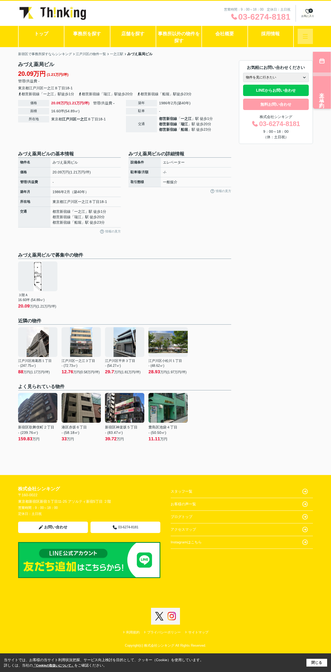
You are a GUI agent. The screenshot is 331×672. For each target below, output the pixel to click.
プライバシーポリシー (164, 632)
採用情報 (270, 33)
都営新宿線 (168, 118)
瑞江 (184, 124)
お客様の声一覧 (183, 504)
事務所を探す (87, 33)
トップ (41, 33)
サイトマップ (198, 632)
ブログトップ (181, 517)
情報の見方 (113, 231)
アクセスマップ (183, 529)
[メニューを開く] (305, 36)
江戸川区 (36, 88)
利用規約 (133, 632)
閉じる (316, 662)
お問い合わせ (55, 527)
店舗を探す (133, 33)
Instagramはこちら (186, 542)
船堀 (184, 129)
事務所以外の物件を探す (179, 37)
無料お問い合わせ (275, 104)
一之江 (48, 88)
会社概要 (224, 33)
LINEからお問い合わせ (276, 90)
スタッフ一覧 (181, 491)
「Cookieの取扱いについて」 (53, 665)
